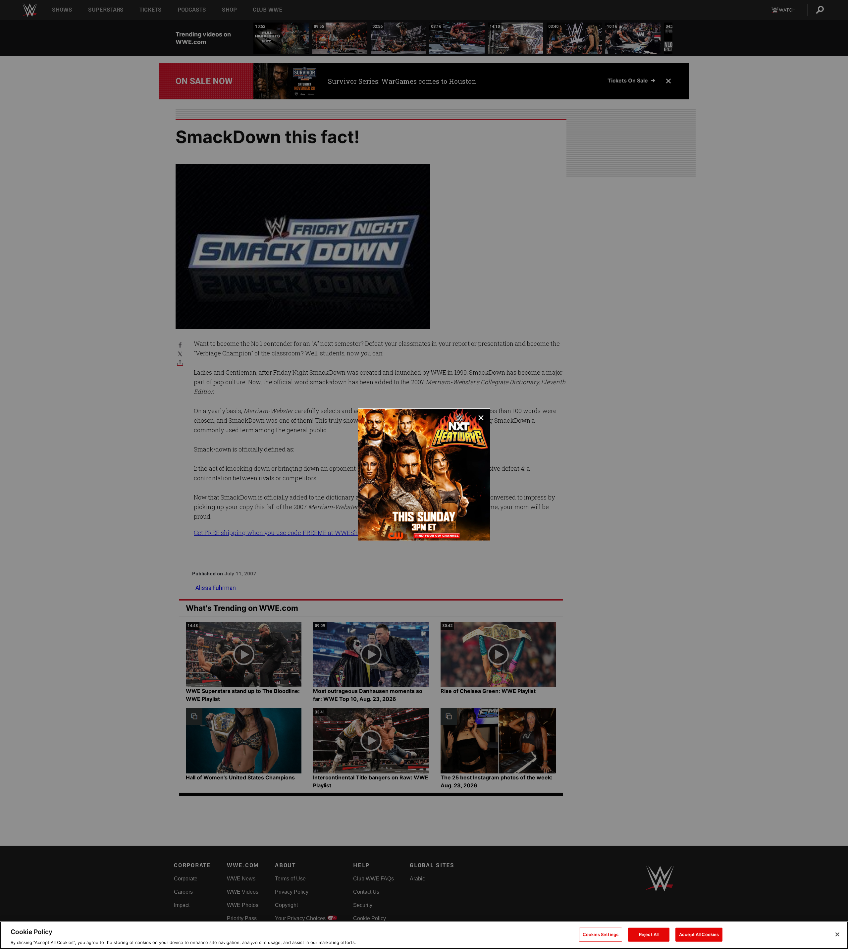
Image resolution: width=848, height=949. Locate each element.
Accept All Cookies (699, 934)
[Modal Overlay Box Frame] (424, 474)
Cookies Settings (600, 934)
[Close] (837, 934)
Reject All (649, 934)
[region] (424, 935)
